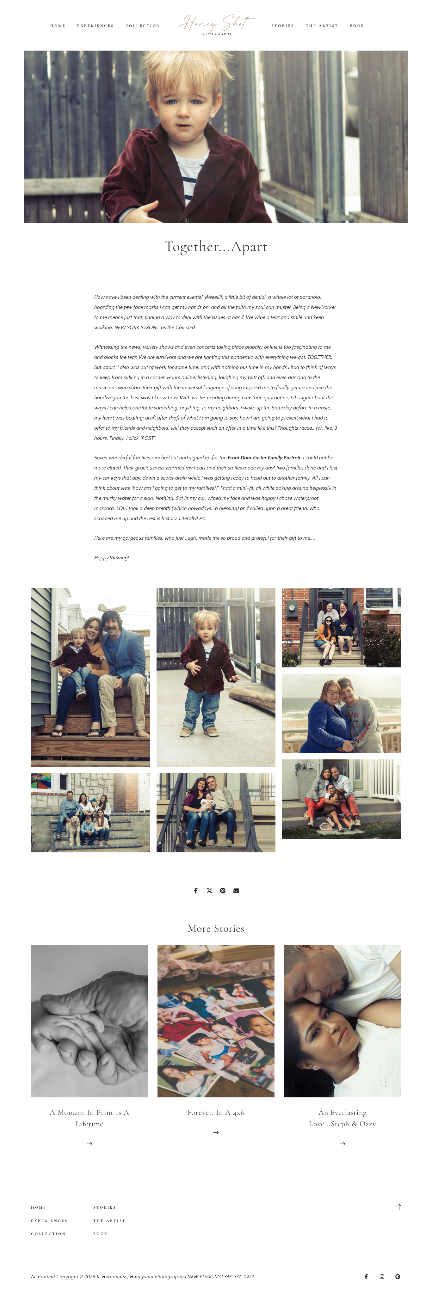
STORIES (282, 25)
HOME (58, 25)
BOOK (357, 25)
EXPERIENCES (95, 25)
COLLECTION (143, 25)
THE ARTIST (322, 25)
